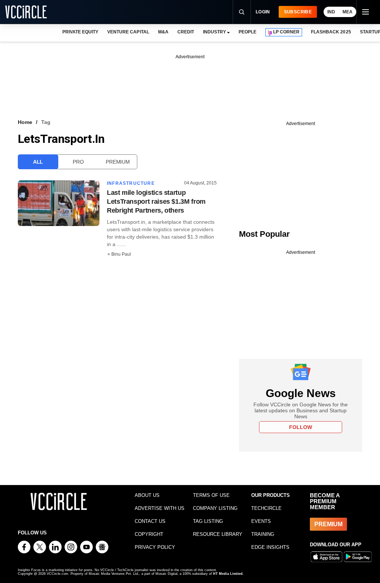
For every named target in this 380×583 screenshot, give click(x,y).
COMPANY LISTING (215, 508)
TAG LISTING (208, 521)
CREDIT (185, 32)
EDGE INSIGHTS (270, 547)
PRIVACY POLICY (155, 547)
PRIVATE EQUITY (80, 32)
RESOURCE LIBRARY (217, 534)
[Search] (241, 12)
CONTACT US (150, 521)
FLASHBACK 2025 (331, 32)
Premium (118, 162)
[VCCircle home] (26, 12)
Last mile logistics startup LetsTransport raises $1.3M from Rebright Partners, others (156, 201)
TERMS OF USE (211, 495)
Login (263, 11)
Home (25, 122)
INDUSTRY (214, 32)
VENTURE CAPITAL (128, 32)
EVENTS (261, 521)
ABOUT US (147, 495)
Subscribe (298, 11)
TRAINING (262, 534)
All (38, 162)
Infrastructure (131, 183)
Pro (78, 162)
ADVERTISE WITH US (159, 508)
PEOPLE (247, 32)
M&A (163, 32)
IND (331, 11)
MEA (348, 11)
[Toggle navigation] (365, 12)
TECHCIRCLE (266, 508)
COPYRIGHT (149, 534)
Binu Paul (121, 254)
